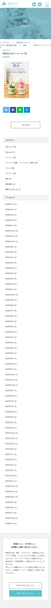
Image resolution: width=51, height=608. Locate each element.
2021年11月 (10, 438)
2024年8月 (9, 305)
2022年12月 (10, 375)
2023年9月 (9, 343)
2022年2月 (9, 422)
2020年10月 (10, 497)
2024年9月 (9, 300)
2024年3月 (9, 327)
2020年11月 (10, 492)
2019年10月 (10, 518)
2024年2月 (9, 332)
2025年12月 (10, 231)
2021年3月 (9, 470)
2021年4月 (9, 465)
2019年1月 (9, 524)
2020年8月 (9, 508)
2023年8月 (9, 348)
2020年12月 (10, 486)
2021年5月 (9, 460)
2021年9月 (9, 449)
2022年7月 (9, 401)
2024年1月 (9, 337)
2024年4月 (9, 321)
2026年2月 (9, 220)
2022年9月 (9, 390)
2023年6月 (9, 353)
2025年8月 (9, 252)
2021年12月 (10, 433)
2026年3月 (9, 215)
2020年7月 (9, 513)
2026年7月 (9, 204)
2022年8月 (9, 396)
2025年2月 (9, 284)
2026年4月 (9, 210)
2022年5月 (9, 406)
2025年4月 (9, 273)
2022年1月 (9, 428)
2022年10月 (10, 385)
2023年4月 (9, 359)
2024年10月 (10, 295)
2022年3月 (9, 417)
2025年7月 (9, 257)
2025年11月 (10, 236)
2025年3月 (9, 279)
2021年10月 (10, 444)
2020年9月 (9, 502)
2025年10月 (10, 241)
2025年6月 (9, 263)
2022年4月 (9, 412)
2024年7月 (9, 311)
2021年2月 (9, 476)
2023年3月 (9, 364)
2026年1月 (9, 225)
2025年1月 (9, 289)
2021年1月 (9, 481)
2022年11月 (10, 380)
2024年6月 (9, 316)
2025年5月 (9, 268)
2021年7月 (9, 454)
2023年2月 (9, 369)
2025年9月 (9, 247)
